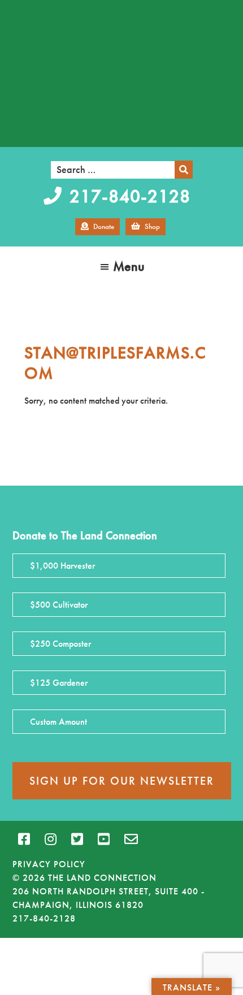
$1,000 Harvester (62, 566)
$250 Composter (60, 644)
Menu (129, 266)
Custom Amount (58, 722)
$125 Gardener (59, 683)
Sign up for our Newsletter (121, 780)
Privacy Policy (48, 864)
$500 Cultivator (59, 605)
